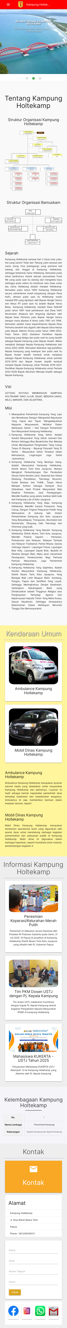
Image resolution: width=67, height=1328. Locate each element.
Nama (12, 1250)
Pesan (12, 1281)
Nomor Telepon (17, 1271)
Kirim (15, 1292)
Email (11, 1260)
